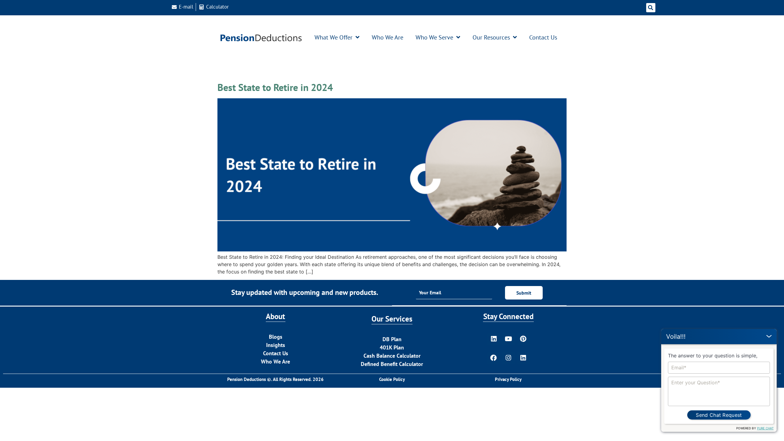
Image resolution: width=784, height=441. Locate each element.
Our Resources (491, 37)
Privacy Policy (508, 379)
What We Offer (333, 37)
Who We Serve (434, 37)
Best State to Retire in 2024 (275, 87)
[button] (650, 7)
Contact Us (543, 37)
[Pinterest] (523, 339)
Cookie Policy (392, 379)
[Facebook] (493, 358)
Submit (523, 293)
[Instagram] (508, 358)
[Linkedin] (493, 339)
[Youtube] (508, 339)
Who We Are (387, 37)
